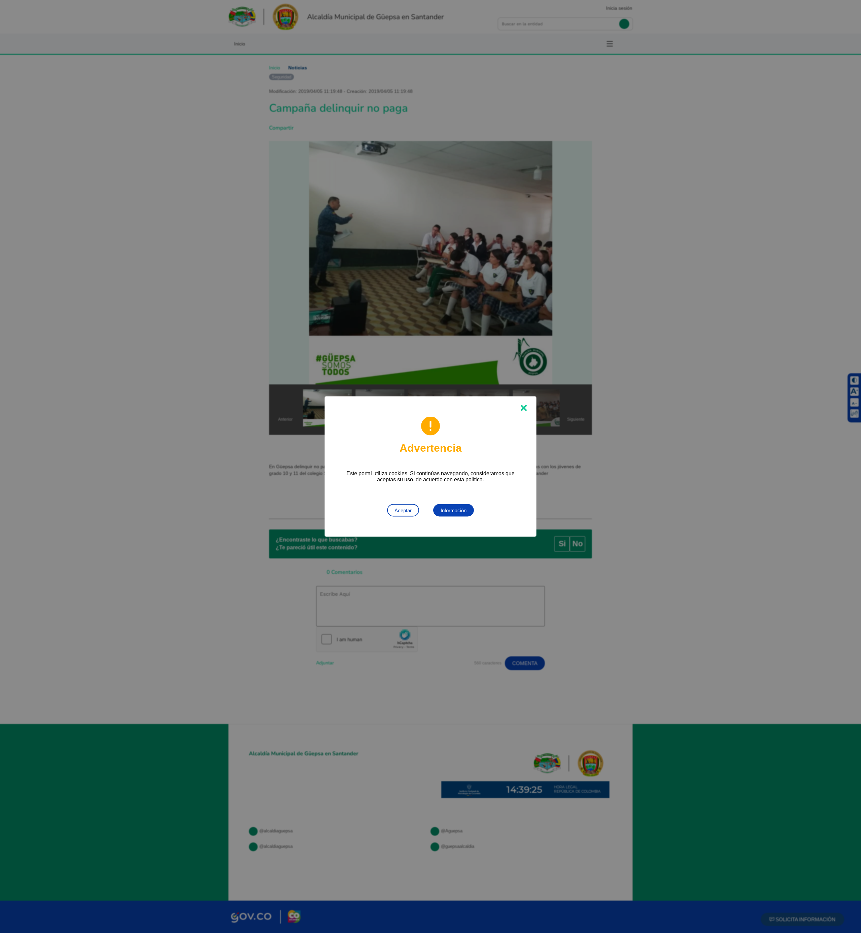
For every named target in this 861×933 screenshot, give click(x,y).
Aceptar (403, 510)
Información (453, 510)
